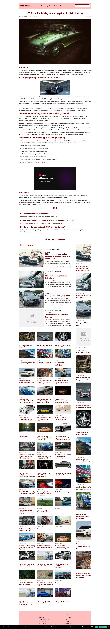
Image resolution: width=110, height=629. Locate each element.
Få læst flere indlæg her (55, 239)
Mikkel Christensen (58, 291)
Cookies (56, 6)
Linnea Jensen (55, 249)
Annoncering (44, 6)
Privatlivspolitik (102, 626)
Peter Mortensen (32, 16)
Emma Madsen (58, 271)
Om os (51, 6)
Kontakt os (63, 6)
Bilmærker (88, 16)
